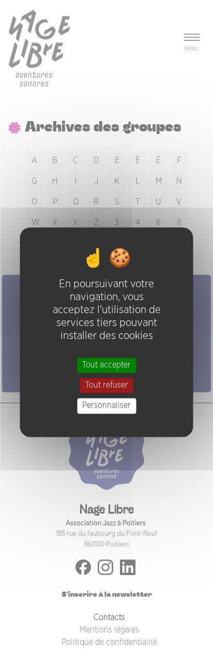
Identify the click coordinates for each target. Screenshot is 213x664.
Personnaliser (106, 406)
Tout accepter (106, 365)
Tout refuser (106, 385)
